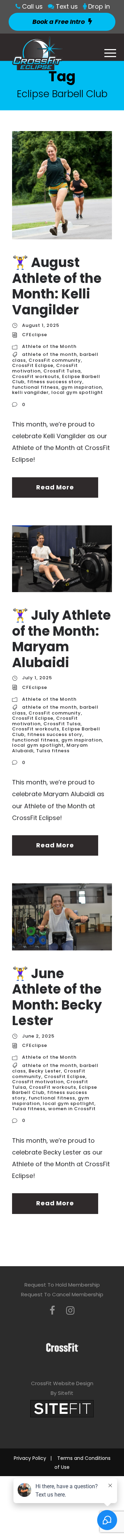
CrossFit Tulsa (62, 371)
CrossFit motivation (38, 1081)
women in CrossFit (72, 1108)
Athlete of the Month (49, 346)
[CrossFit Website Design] (62, 1408)
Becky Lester (45, 1071)
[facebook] (52, 1310)
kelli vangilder (30, 392)
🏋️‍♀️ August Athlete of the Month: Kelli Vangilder (57, 286)
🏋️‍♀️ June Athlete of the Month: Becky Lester (57, 997)
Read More (55, 487)
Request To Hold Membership (62, 1284)
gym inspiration (81, 387)
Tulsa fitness (53, 750)
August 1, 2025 (40, 325)
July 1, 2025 (37, 677)
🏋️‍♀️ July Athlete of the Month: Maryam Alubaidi (61, 639)
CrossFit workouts (35, 376)
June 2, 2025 (38, 1036)
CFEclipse (34, 334)
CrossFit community (55, 360)
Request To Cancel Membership (62, 1294)
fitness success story (54, 381)
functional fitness (35, 387)
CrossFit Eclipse (32, 365)
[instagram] (70, 1310)
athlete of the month (49, 354)
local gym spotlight (77, 392)
